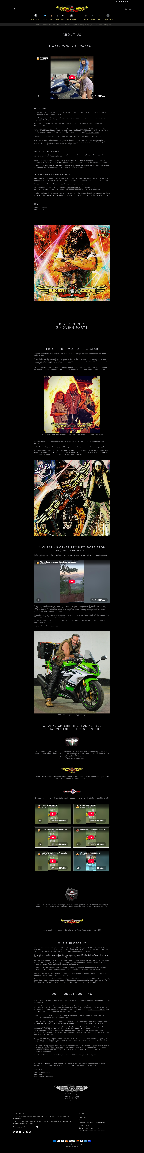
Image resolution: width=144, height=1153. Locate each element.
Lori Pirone (71, 434)
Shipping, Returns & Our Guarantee (92, 1122)
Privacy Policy (84, 1125)
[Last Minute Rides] (72, 773)
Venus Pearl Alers (96, 434)
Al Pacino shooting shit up (86, 973)
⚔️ (92, 17)
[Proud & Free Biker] (72, 924)
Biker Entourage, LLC (72, 1094)
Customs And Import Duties (89, 1128)
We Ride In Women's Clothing (45, 189)
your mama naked (98, 369)
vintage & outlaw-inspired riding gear (74, 441)
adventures (50, 180)
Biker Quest (38, 178)
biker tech (66, 1008)
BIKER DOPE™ (59, 349)
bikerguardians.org (74, 188)
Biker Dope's (74, 1029)
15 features (42, 118)
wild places (38, 180)
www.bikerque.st (85, 178)
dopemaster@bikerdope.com (45, 1076)
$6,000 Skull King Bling (70, 1015)
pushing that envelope (96, 1010)
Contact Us (83, 1120)
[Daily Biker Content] (72, 901)
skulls (99, 1008)
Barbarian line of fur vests (57, 359)
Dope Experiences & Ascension (54, 193)
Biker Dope (70, 1011)
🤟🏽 (52, 17)
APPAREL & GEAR (84, 349)
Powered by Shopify (72, 1146)
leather (104, 1008)
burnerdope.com (69, 144)
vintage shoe (79, 1008)
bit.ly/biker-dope (92, 132)
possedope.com (53, 144)
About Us (82, 1117)
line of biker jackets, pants (44, 1031)
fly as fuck (55, 120)
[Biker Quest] (72, 742)
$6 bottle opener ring (48, 1015)
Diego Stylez (81, 434)
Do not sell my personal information (92, 1131)
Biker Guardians (57, 1047)
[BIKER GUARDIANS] (72, 794)
